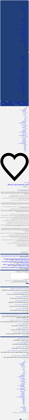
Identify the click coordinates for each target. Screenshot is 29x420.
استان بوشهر (25, 42)
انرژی (26, 10)
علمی (26, 31)
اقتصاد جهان (24, 9)
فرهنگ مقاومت (24, 30)
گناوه (25, 147)
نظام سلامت (24, 18)
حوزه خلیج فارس (22, 73)
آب (25, 116)
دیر (25, 48)
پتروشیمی (24, 13)
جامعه (26, 17)
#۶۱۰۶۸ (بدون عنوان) (23, 407)
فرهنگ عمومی (22, 78)
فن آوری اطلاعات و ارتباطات (20, 81)
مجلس (23, 65)
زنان (25, 21)
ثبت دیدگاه (27, 283)
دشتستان (24, 43)
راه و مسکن (24, 111)
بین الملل (26, 23)
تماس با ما (24, 409)
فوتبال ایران (24, 38)
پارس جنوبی (24, 11)
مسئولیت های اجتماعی (24, 33)
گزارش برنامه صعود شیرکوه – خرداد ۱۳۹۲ (18, 184)
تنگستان (25, 46)
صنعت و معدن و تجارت (23, 7)
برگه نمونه (24, 408)
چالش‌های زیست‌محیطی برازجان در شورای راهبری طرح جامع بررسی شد (15, 255)
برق (23, 63)
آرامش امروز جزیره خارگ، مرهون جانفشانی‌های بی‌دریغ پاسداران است (15, 267)
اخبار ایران (24, 25)
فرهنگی (26, 26)
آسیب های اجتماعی (21, 68)
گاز (25, 12)
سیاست (26, 15)
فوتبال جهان (24, 39)
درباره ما (24, 410)
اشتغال (25, 108)
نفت (23, 60)
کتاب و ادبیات (24, 28)
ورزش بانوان (24, 35)
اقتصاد (26, 5)
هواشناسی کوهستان (23, 411)
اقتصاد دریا (22, 55)
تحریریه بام (22, 252)
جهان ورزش (24, 37)
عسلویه (25, 47)
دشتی (23, 94)
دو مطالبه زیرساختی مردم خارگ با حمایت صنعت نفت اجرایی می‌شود (16, 101)
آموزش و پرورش (23, 124)
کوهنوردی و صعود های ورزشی (22, 40)
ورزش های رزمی (23, 137)
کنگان (25, 44)
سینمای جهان (24, 27)
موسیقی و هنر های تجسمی (22, 29)
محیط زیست (24, 121)
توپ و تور (24, 36)
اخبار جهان (24, 24)
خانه (26, 4)
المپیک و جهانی (25, 182)
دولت (25, 16)
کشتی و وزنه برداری (23, 142)
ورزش (26, 34)
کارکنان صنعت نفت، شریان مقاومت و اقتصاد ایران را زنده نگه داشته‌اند (12, 103)
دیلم (25, 49)
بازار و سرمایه (24, 8)
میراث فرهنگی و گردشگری (22, 20)
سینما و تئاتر (24, 129)
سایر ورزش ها (22, 86)
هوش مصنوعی (24, 134)
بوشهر (23, 91)
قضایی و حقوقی (24, 22)
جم (25, 150)
